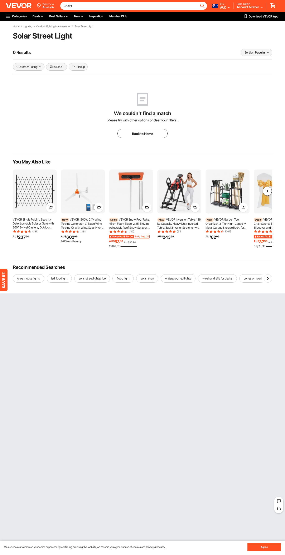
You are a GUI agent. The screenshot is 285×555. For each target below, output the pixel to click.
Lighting (28, 26)
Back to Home (142, 134)
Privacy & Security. (155, 547)
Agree (264, 547)
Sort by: (249, 52)
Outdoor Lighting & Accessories (53, 26)
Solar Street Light (84, 26)
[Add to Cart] (50, 207)
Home (16, 26)
